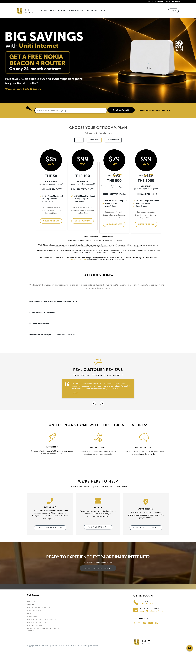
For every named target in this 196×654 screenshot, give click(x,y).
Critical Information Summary (51, 210)
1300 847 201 (147, 603)
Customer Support (98, 527)
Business (61, 11)
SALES (173, 1)
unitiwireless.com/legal (78, 259)
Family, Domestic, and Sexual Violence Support (43, 629)
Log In (173, 11)
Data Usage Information (51, 207)
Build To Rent (91, 11)
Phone (53, 11)
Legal (29, 613)
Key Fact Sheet (51, 213)
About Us (31, 601)
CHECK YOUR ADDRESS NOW (98, 568)
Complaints (32, 616)
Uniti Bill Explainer (34, 625)
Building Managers (75, 11)
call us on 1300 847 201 (50, 527)
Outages (30, 604)
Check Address (51, 221)
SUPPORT (156, 1)
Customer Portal (34, 610)
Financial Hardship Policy (37, 622)
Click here (165, 110)
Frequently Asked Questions (38, 607)
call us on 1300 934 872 (145, 527)
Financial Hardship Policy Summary (41, 619)
